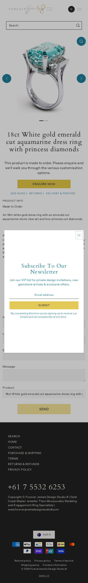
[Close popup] (79, 235)
